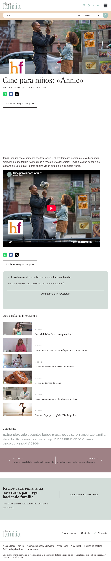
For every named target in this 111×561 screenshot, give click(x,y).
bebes (46, 434)
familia (100, 434)
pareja (89, 439)
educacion (71, 434)
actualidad (11, 434)
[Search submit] (105, 15)
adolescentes (31, 434)
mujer (50, 439)
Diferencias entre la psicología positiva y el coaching (61, 350)
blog (55, 434)
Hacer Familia (11, 439)
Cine (59, 435)
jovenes (25, 439)
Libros (34, 439)
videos (38, 329)
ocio (81, 439)
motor (41, 439)
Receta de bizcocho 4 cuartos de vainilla (54, 366)
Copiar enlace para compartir (20, 103)
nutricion (70, 439)
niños (58, 439)
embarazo (88, 434)
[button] (105, 5)
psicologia (10, 443)
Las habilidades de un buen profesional (54, 334)
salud (23, 443)
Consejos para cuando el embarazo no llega (56, 399)
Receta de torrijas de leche (48, 382)
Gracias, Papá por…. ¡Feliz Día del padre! (55, 415)
